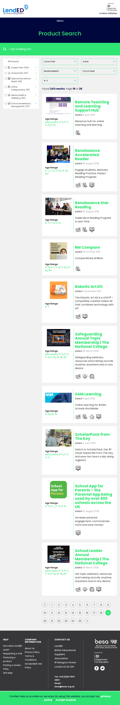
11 (51, 612)
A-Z (46, 80)
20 (45, 620)
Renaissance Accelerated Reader (87, 154)
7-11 (47, 125)
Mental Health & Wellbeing (18, 96)
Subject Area (20, 67)
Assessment (19, 73)
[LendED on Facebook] (96, 668)
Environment (51, 71)
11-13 (52, 125)
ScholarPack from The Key (92, 436)
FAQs (6, 668)
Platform (89, 71)
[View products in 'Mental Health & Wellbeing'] (92, 416)
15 (80, 612)
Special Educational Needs (21, 80)
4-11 (61, 122)
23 (66, 620)
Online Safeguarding (20, 88)
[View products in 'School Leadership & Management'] (92, 185)
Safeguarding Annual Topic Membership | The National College (92, 340)
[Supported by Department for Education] (112, 7)
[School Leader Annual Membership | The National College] (58, 554)
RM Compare (87, 247)
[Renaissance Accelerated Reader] (58, 154)
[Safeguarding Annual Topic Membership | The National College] (58, 337)
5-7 (66, 122)
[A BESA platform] (108, 12)
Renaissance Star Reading (92, 204)
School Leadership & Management (21, 105)
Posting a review (12, 665)
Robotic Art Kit (88, 286)
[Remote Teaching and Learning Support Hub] (58, 105)
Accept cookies (66, 700)
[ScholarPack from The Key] (58, 438)
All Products (13, 61)
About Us (30, 648)
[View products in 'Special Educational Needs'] (85, 376)
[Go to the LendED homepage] (15, 9)
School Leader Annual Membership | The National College (92, 557)
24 (73, 620)
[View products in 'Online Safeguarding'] (92, 376)
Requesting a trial (12, 653)
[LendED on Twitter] (102, 668)
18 (101, 612)
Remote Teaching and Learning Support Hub (92, 106)
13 (66, 612)
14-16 (65, 170)
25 (80, 620)
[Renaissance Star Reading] (58, 206)
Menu (60, 21)
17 (94, 612)
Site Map (7, 672)
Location (49, 61)
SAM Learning (88, 394)
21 (52, 620)
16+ (47, 173)
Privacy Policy (32, 652)
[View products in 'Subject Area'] (78, 185)
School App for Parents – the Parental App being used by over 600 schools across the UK (93, 496)
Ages (86, 61)
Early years (51, 122)
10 (45, 612)
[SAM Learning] (58, 397)
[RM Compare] (58, 251)
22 (59, 620)
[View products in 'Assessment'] (78, 133)
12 (59, 612)
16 (87, 612)
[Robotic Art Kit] (58, 290)
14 (73, 612)
